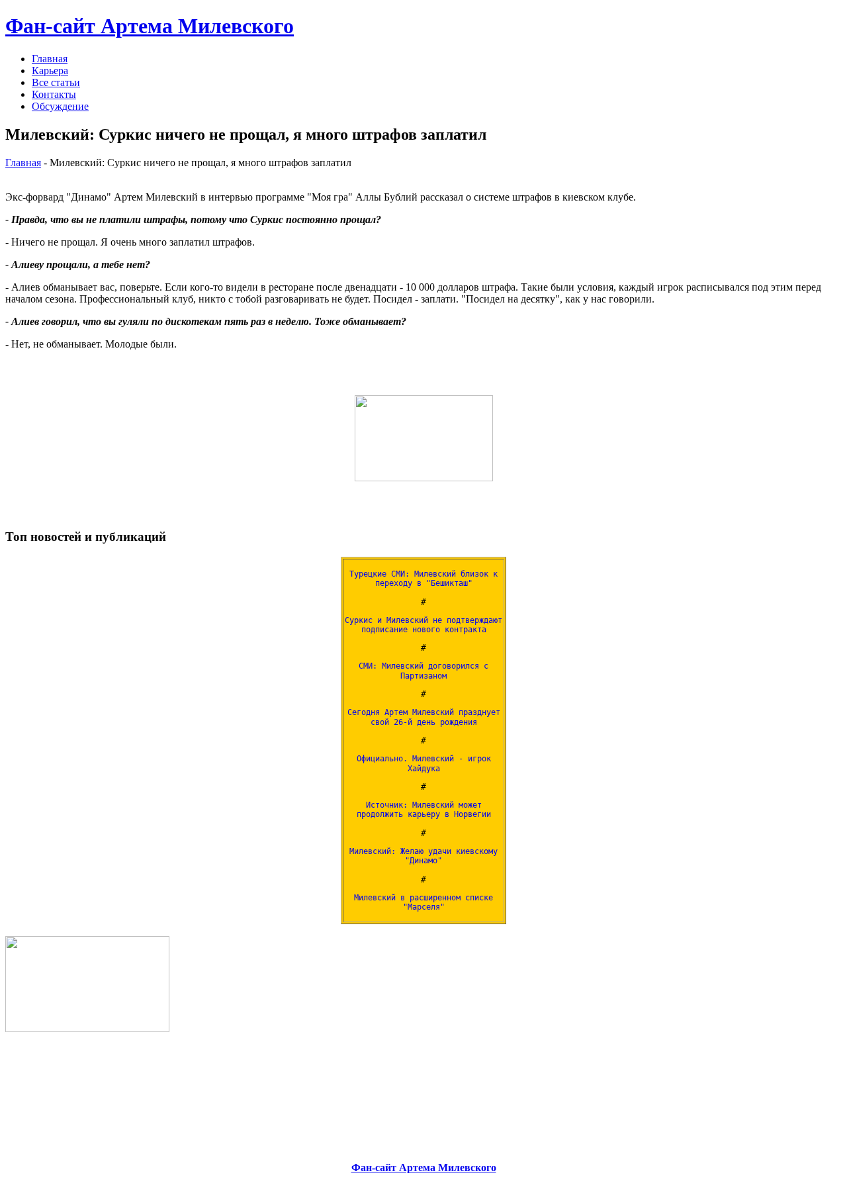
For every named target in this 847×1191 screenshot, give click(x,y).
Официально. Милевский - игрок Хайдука (424, 763)
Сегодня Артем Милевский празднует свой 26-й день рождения (423, 717)
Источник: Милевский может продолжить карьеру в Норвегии (424, 809)
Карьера (50, 70)
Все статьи (56, 82)
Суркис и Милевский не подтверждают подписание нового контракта (423, 625)
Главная (49, 58)
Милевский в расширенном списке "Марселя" (423, 902)
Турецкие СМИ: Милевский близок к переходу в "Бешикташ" (423, 578)
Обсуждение (60, 106)
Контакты (54, 94)
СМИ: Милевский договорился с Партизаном (423, 670)
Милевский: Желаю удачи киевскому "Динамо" (423, 856)
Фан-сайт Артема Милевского (149, 26)
